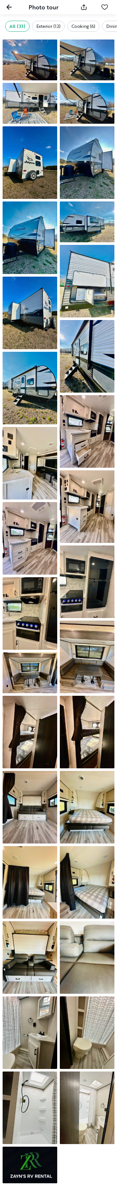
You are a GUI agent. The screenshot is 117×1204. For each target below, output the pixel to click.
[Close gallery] (9, 7)
